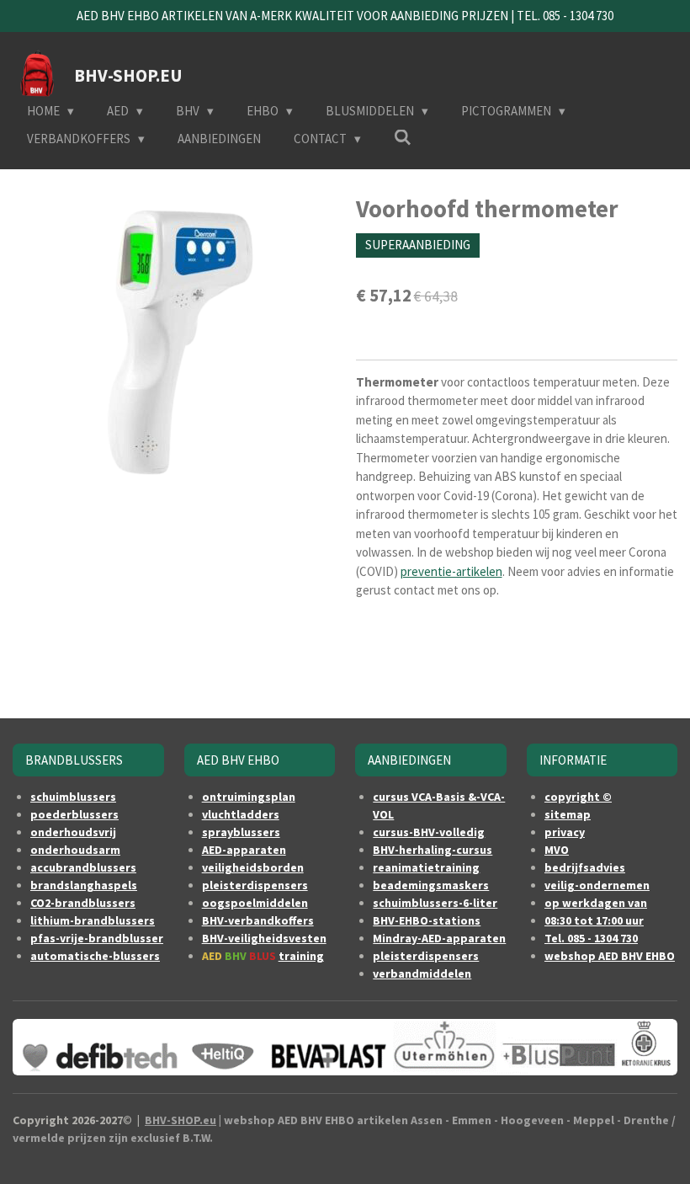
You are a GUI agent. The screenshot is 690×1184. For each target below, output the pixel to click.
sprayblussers (241, 832)
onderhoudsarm (75, 849)
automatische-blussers (95, 955)
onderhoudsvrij (73, 832)
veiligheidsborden (253, 867)
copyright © (578, 796)
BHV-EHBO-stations (426, 920)
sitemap (567, 814)
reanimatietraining (426, 867)
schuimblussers (73, 796)
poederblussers (74, 814)
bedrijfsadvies (584, 867)
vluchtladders (240, 814)
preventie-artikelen (451, 571)
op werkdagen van (595, 902)
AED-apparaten (244, 849)
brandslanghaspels (83, 885)
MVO (556, 849)
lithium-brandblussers (92, 920)
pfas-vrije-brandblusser (96, 938)
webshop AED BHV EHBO (609, 955)
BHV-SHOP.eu (180, 1120)
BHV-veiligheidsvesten (264, 938)
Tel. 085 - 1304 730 (591, 938)
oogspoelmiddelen (255, 902)
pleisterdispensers (255, 885)
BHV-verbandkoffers (258, 920)
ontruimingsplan (248, 796)
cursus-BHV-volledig (429, 832)
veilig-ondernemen (597, 885)
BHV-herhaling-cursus (432, 849)
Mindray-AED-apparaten (439, 938)
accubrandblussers (83, 867)
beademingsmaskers (431, 885)
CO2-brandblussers (82, 902)
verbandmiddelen (422, 973)
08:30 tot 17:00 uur (594, 920)
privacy (564, 832)
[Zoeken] (403, 137)
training (301, 955)
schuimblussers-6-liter (435, 902)
